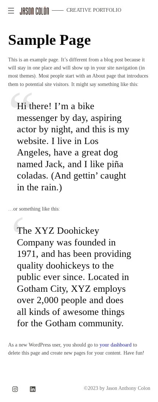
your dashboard (116, 345)
